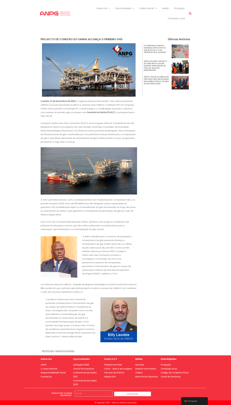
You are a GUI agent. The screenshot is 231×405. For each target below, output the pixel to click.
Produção (179, 8)
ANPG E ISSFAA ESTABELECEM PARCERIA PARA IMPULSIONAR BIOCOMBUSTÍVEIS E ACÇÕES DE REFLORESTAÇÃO (156, 80)
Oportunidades (123, 8)
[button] (190, 13)
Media (165, 8)
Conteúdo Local (176, 18)
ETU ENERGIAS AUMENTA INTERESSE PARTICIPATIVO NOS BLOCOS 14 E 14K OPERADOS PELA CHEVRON (155, 48)
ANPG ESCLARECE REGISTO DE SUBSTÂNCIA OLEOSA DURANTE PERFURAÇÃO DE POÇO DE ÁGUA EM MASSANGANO (155, 65)
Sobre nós (101, 8)
